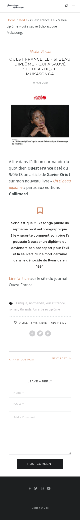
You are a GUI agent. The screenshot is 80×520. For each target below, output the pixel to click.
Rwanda (26, 309)
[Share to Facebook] (32, 333)
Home (11, 20)
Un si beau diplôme (46, 309)
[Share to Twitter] (40, 333)
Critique (21, 303)
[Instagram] (42, 488)
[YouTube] (49, 488)
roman (13, 309)
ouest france (55, 303)
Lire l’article (19, 278)
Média (22, 20)
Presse (45, 51)
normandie (36, 303)
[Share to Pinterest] (48, 333)
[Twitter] (36, 488)
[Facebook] (30, 488)
